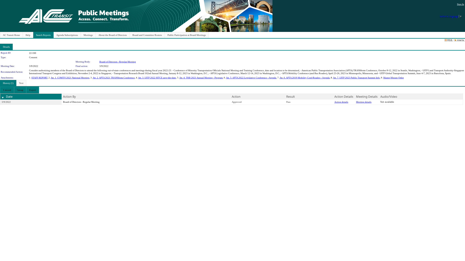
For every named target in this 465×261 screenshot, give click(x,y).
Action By (69, 97)
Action (236, 97)
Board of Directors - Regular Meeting (117, 61)
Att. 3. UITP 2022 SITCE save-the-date (157, 77)
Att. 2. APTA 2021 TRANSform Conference (114, 77)
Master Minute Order (393, 77)
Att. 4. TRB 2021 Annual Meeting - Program (201, 77)
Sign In (460, 4)
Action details (341, 102)
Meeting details (363, 102)
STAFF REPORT (39, 77)
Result (290, 97)
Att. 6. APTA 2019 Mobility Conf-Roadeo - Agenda (305, 77)
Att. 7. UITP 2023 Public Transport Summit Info (356, 77)
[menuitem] (7, 90)
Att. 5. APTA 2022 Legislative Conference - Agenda (251, 77)
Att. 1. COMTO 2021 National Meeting (70, 77)
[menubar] (19, 90)
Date (9, 97)
